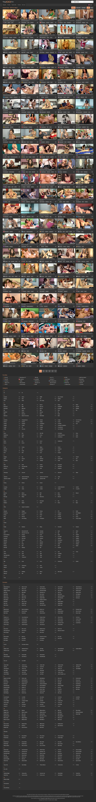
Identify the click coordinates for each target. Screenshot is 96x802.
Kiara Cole (66, 678)
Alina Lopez (30, 596)
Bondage (66, 408)
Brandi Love (48, 609)
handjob (28, 67)
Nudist (48, 502)
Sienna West (48, 757)
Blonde (66, 404)
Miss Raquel (66, 714)
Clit (30, 427)
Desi (30, 433)
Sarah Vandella (12, 758)
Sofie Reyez (66, 755)
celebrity (46, 231)
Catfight (12, 425)
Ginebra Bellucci (84, 648)
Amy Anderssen (48, 588)
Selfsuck (12, 542)
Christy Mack (66, 624)
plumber (46, 97)
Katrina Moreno (30, 680)
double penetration (66, 37)
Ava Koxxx (84, 597)
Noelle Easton (66, 723)
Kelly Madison (48, 678)
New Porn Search (53, 382)
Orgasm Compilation (30, 506)
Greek (66, 460)
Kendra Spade (48, 681)
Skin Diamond (48, 760)
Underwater (66, 561)
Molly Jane (66, 719)
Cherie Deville (48, 620)
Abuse (56, 799)
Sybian (84, 545)
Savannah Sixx (30, 751)
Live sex (24, 4)
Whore (48, 571)
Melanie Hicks (30, 719)
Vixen (48, 565)
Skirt (30, 545)
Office (12, 506)
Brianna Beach (48, 613)
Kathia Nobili (12, 691)
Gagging (12, 456)
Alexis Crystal (30, 586)
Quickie (12, 522)
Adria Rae (12, 592)
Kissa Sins (66, 689)
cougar (86, 37)
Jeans (66, 476)
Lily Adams (30, 704)
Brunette (84, 406)
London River (66, 700)
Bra (66, 412)
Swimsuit (84, 542)
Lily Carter (30, 706)
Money (66, 494)
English (91, 4)
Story (66, 545)
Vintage (30, 567)
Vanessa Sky (30, 773)
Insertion (48, 472)
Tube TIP (6, 379)
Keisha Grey (30, 692)
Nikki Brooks (48, 723)
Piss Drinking (30, 518)
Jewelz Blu (48, 666)
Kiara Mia (66, 681)
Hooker (48, 464)
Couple (66, 419)
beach (65, 97)
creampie (47, 52)
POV (66, 511)
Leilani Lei (12, 706)
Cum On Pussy (84, 419)
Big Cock (48, 406)
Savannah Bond (30, 749)
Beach (30, 410)
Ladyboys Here (67, 384)
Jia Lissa (48, 668)
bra (46, 321)
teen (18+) (83, 261)
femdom (68, 186)
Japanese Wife (48, 478)
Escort (48, 441)
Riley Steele (48, 741)
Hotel (48, 468)
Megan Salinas (30, 717)
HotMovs (24, 291)
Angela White (48, 597)
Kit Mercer (66, 691)
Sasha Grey (12, 760)
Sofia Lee (66, 751)
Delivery (12, 436)
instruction (64, 351)
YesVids (42, 97)
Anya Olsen (66, 594)
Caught (12, 427)
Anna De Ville (66, 586)
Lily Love (48, 698)
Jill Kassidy (48, 670)
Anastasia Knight (48, 590)
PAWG (12, 518)
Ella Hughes (12, 640)
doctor (67, 231)
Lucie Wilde (66, 704)
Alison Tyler (30, 597)
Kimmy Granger (66, 685)
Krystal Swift (84, 685)
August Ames (84, 592)
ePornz (6, 384)
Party (12, 516)
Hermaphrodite (30, 466)
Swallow (84, 538)
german (88, 351)
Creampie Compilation (66, 425)
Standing (66, 538)
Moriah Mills (84, 714)
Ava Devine (84, 596)
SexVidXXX (6, 246)
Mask (12, 494)
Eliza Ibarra (12, 638)
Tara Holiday (30, 764)
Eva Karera (48, 640)
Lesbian (48, 488)
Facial (12, 447)
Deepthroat (12, 435)
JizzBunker (6, 97)
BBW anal (30, 408)
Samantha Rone (12, 751)
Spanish (48, 543)
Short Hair (30, 538)
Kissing (12, 482)
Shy (30, 542)
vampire (29, 97)
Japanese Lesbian (12, 478)
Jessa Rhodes (30, 674)
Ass (48, 398)
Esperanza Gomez (48, 636)
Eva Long (66, 636)
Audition (66, 398)
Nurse (66, 502)
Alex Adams (12, 599)
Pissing (48, 511)
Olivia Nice (12, 731)
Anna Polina (66, 588)
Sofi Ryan (66, 749)
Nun (66, 500)
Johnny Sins (66, 666)
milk (83, 37)
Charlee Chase (48, 617)
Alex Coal (12, 603)
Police (48, 512)
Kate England (12, 689)
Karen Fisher (12, 681)
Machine (12, 493)
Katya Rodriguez (30, 681)
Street (84, 531)
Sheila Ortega (48, 749)
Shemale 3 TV (37, 382)
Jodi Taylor (48, 672)
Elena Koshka (12, 636)
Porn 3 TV (51, 377)
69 (30, 392)
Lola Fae (66, 698)
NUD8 (36, 384)
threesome (15, 97)
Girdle (48, 456)
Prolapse (66, 514)
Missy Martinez (66, 715)
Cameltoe (12, 419)
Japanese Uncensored (48, 476)
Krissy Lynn (84, 680)
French (66, 447)
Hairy (12, 464)
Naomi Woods (12, 725)
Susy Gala (84, 758)
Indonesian (12, 472)
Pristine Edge (66, 737)
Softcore (48, 536)
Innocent (30, 472)
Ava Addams (84, 594)
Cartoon (12, 421)
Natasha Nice (30, 723)
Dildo (30, 436)
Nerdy (30, 500)
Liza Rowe (66, 697)
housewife (68, 22)
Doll (48, 436)
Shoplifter (30, 536)
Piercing (30, 516)
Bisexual (48, 412)
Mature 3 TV (7, 382)
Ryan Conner (66, 743)
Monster (66, 496)
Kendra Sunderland (48, 683)
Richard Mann (30, 741)
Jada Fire (12, 666)
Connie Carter (84, 619)
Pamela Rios (12, 737)
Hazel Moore (30, 656)
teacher (9, 186)
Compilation (48, 423)
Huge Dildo (66, 466)
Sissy (30, 543)
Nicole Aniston (30, 727)
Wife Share (66, 571)
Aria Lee (66, 599)
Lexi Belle (30, 697)
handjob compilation (85, 306)
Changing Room (30, 419)
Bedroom (30, 413)
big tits (64, 52)
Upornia (79, 261)
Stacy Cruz (66, 757)
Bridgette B (66, 609)
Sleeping (30, 547)
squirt (85, 291)
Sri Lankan (66, 536)
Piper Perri (48, 737)
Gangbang (12, 460)
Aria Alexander (66, 597)
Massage (12, 496)
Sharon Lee (30, 757)
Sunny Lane (84, 755)
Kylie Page (84, 689)
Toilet (48, 557)
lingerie (31, 52)
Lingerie (66, 488)
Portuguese (48, 518)
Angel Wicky (48, 596)
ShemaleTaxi (7, 127)
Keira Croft (30, 689)
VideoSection (43, 37)
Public (84, 511)
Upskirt (84, 561)
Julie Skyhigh (84, 668)
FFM (71, 261)
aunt (87, 22)
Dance (12, 433)
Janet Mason (12, 672)
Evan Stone (66, 638)
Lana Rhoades (12, 697)
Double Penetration (66, 435)
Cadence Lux (12, 617)
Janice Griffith (12, 674)
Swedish (84, 540)
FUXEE (66, 377)
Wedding (30, 571)
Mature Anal (30, 494)
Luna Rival (84, 697)
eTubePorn (22, 379)
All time (73, 7)
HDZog (6, 201)
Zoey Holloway (12, 787)
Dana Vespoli (12, 632)
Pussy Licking (84, 518)
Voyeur (48, 567)
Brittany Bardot (66, 611)
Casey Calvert (30, 619)
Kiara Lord (66, 680)
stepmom (66, 67)
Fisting (48, 450)
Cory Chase (84, 620)
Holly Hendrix (48, 654)
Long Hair (84, 488)
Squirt (66, 534)
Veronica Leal (48, 773)
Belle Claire (12, 613)
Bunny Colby (84, 613)
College (48, 421)
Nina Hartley (48, 725)
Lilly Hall (30, 702)
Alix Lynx (30, 599)
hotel (51, 82)
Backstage (12, 408)
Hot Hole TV (52, 379)
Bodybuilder (66, 406)
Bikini (48, 410)
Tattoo (12, 553)
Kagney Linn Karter (12, 678)
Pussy (84, 516)
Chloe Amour (48, 624)
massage (10, 52)
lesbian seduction (66, 127)
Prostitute (66, 518)
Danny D (30, 632)
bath (67, 52)
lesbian (33, 82)
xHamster (24, 22)
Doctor (48, 435)
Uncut (48, 561)
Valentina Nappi (12, 773)
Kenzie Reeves (48, 687)
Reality (12, 526)
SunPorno (61, 22)
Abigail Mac (12, 588)
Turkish (66, 557)
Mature (30, 493)
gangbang (84, 351)
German (30, 458)
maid (9, 321)
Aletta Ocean (12, 597)
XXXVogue (79, 351)
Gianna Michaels (66, 648)
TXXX (24, 201)
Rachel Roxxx (12, 741)
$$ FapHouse (43, 67)
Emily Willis (30, 638)
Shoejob (30, 534)
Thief (30, 553)
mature (9, 22)
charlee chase (31, 321)
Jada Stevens (12, 668)
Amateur (12, 398)
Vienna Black (66, 773)
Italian (84, 472)
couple (52, 67)
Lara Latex (12, 698)
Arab (30, 398)
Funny (66, 450)
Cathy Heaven (30, 622)
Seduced (12, 540)
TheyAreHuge (61, 67)
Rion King (48, 743)
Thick (30, 551)
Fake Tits (12, 448)
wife (51, 261)
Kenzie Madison (48, 685)
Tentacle (12, 557)
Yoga (12, 577)
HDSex (79, 52)
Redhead (30, 526)
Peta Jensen (48, 735)
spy (50, 201)
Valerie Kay (12, 775)
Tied (48, 551)
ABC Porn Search (83, 377)
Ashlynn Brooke (84, 588)
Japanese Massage (30, 476)
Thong (30, 555)
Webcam (12, 573)
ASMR (48, 396)
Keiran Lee (30, 691)
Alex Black (12, 601)
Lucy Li (66, 706)
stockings (32, 201)
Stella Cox (66, 758)
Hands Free (12, 466)
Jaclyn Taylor (12, 664)
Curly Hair (84, 421)
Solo (48, 540)
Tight (48, 553)
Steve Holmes (66, 760)
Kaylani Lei (30, 687)
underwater (85, 112)
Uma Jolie (12, 769)
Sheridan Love (48, 751)
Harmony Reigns (12, 656)
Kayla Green (30, 685)
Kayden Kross (30, 683)
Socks (48, 534)
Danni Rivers (30, 630)
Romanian (66, 526)
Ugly (12, 561)
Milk (48, 494)
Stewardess (66, 540)
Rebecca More (12, 745)
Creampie (66, 423)
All (88, 7)
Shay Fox (30, 758)
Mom (66, 493)
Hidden (30, 468)
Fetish (30, 450)
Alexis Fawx (30, 588)
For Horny (81, 384)
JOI (9, 261)
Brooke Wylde (66, 613)
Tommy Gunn (66, 764)
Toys (66, 551)
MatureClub (43, 22)
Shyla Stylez (48, 755)
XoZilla (60, 201)
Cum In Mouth (66, 429)
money (64, 246)
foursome (45, 306)
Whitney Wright (12, 779)
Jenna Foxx (30, 668)
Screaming (12, 536)
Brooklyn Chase (84, 609)
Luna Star (84, 698)
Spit (48, 547)
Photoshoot (30, 512)
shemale (11, 127)
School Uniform (12, 534)
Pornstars (8, 4)
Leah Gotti (12, 704)
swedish (31, 37)
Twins (84, 551)
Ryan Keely (66, 745)
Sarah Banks (12, 757)
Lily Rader (48, 700)
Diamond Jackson (66, 630)
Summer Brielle (84, 751)
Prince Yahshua (66, 735)
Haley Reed (12, 654)
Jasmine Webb (30, 666)
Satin (12, 532)
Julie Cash (84, 666)
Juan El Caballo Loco (66, 674)
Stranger (66, 547)
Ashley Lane (66, 605)
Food (48, 452)
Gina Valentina (66, 650)
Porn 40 (6, 377)
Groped (84, 456)
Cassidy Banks (30, 620)
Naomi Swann (12, 723)
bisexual (83, 67)
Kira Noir (66, 687)
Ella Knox (30, 636)
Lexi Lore (30, 698)
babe (28, 351)
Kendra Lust (48, 680)
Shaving (12, 545)
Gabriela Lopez (12, 650)
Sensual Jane (30, 753)
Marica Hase (12, 717)
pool (89, 112)
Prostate (66, 516)
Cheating (30, 423)
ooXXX (24, 52)
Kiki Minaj (66, 683)
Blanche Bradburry (30, 609)
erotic (69, 112)
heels (10, 291)
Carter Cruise (12, 624)
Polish (48, 514)
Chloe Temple (66, 620)
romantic (64, 112)
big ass (28, 336)
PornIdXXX (43, 142)
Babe (12, 404)
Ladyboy (12, 488)
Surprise (84, 536)
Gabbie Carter (12, 648)
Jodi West (48, 674)
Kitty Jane (66, 692)
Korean (48, 482)
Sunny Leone (84, 757)
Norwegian (48, 500)
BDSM (86, 186)
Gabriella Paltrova (30, 648)
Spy (66, 532)
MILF (29, 82)
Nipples (30, 502)
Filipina (48, 447)
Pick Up (30, 514)
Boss (66, 410)
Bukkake (84, 408)
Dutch (84, 436)
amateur (87, 82)
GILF (30, 460)
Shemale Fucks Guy (30, 532)
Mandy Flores (12, 714)
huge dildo (47, 261)
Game (12, 458)
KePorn (42, 216)
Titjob (48, 555)
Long (92, 7)
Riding (48, 526)
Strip (84, 532)
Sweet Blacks (67, 379)
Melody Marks (48, 714)
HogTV (24, 37)
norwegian (47, 336)
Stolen (66, 543)
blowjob (32, 22)
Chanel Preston (30, 624)
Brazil (66, 413)
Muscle (84, 493)
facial (86, 52)
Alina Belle (30, 592)
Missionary (48, 496)
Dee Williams (48, 630)
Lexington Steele (30, 700)
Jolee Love (66, 668)
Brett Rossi (48, 611)
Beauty (30, 412)
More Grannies (22, 382)
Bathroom (12, 415)
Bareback (12, 412)
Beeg (60, 52)
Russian (84, 526)
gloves (71, 231)
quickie (32, 186)
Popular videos (14, 4)
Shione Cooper (48, 753)
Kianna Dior (48, 692)
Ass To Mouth (66, 396)
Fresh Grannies (22, 384)
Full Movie (66, 448)
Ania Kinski (48, 601)
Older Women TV (23, 377)
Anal (12, 400)
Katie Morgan (12, 692)
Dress (84, 433)
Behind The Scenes (30, 415)
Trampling (66, 553)
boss (65, 22)
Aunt (66, 400)
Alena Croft (12, 596)
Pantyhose (12, 512)
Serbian (12, 543)
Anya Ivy (66, 592)
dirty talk (15, 37)
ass (47, 127)
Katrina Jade (30, 678)
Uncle (30, 561)
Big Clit (48, 404)
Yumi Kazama (12, 783)
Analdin (79, 67)
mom (12, 22)
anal (87, 127)
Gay (30, 456)
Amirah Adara (48, 586)
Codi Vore (84, 617)
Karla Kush (12, 683)
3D (12, 392)
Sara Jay (12, 755)
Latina (30, 488)
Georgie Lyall (30, 650)
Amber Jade (30, 603)
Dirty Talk (48, 433)
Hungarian (66, 468)
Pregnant (66, 512)
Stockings (66, 542)
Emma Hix (30, 640)
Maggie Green (12, 712)
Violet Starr (84, 773)
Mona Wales (84, 710)
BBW (30, 406)
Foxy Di (12, 644)
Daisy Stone (12, 628)
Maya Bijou (30, 715)
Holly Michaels (48, 656)
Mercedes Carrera (48, 715)
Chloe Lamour (66, 619)
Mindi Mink (66, 712)
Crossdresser (66, 427)
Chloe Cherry (66, 617)
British (84, 404)
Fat (30, 448)
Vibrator (12, 567)
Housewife (66, 464)
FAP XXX (36, 377)
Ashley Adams (66, 601)
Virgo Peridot (84, 775)
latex (64, 231)
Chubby (30, 425)
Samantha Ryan (12, 753)
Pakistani (12, 511)
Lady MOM (37, 379)
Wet (30, 573)
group (48, 186)
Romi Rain (66, 741)
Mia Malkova (48, 719)
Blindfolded (48, 415)
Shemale (12, 547)
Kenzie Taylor (48, 689)
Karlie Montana (12, 685)
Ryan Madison (84, 741)
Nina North (48, 727)
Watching (12, 571)
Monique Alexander (84, 712)
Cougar (48, 429)
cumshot (47, 22)
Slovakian (48, 531)
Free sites (19, 4)
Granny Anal (66, 458)
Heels (30, 464)
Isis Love (12, 660)
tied (45, 351)
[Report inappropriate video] (19, 22)
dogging (83, 22)
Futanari (66, 452)
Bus (84, 410)
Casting (12, 423)
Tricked (66, 555)
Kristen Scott (84, 681)
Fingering (48, 448)
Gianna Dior (48, 650)
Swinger (84, 543)
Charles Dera (48, 619)
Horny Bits (82, 379)
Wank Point (67, 382)
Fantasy (12, 450)
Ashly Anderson (84, 586)
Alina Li (30, 594)
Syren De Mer (84, 760)
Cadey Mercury (12, 619)
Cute (84, 423)
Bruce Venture (84, 611)
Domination (66, 433)
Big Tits (48, 408)
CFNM (10, 351)
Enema (30, 442)
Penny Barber (30, 735)
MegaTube (6, 216)
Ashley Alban (66, 603)
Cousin (66, 421)
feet (86, 97)
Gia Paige (48, 648)
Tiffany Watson (48, 764)
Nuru (84, 500)
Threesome (30, 557)
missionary (52, 52)
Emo (30, 441)
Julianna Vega (84, 664)
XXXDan (60, 97)
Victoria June (48, 775)
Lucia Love (66, 702)
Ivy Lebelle (30, 660)
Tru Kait (84, 764)
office (15, 186)
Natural (12, 500)
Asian (30, 400)
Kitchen (30, 482)
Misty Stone (66, 717)
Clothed (48, 419)
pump (48, 37)
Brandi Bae (30, 613)
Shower (30, 540)
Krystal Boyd (84, 683)
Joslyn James (66, 672)
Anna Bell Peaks (48, 605)
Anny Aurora (66, 590)
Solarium (48, 538)
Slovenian (48, 532)
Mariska (30, 710)
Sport (66, 531)
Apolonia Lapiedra (66, 596)
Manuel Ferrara (12, 715)
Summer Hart (84, 753)
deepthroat (28, 201)
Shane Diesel (30, 755)
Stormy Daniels (84, 749)
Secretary (12, 538)
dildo (30, 246)
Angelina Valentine (48, 599)
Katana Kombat (12, 687)
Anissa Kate (48, 603)
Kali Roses (12, 680)
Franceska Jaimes (30, 644)
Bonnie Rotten (30, 611)
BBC (30, 404)
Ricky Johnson (30, 745)
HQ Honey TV (52, 384)
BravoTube (43, 321)
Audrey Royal (84, 590)
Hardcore (12, 468)
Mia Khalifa (48, 717)
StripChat (79, 366)
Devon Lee (66, 628)
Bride (66, 415)
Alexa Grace (12, 605)
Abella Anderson (12, 586)
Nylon (84, 502)
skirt (12, 186)
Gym (84, 458)
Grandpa (48, 460)
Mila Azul (66, 710)
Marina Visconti (12, 719)
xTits (5, 22)
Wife (48, 573)
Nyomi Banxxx (66, 725)
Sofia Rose (66, 753)
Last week (83, 7)
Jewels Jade (48, 664)
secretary (28, 186)
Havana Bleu (30, 654)
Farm (12, 452)
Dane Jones (30, 628)
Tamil (12, 551)
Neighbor (12, 502)
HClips (60, 186)
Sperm (48, 545)
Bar (12, 410)
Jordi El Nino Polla (66, 670)
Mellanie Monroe (48, 712)
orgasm (64, 186)
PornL (24, 366)
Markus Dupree (30, 712)
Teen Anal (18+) (12, 555)
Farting (30, 447)
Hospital (48, 466)
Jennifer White (30, 670)
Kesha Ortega (48, 691)
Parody (12, 514)
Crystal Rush (84, 622)
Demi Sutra (48, 632)
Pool (48, 516)
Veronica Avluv (30, 775)
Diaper (30, 435)
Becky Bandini (12, 611)
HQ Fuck (81, 382)
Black (48, 413)
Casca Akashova (30, 617)
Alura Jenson (30, 601)
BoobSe (42, 231)
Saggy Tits (12, 531)
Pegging (30, 511)
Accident (12, 396)
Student (84, 534)
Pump (84, 514)
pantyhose (13, 82)
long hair (83, 276)
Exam (48, 442)
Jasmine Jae (30, 664)
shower (70, 52)
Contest (48, 425)
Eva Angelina (48, 638)
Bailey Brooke (12, 609)
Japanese (12, 476)
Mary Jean (30, 714)
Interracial (66, 472)
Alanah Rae (12, 594)
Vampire (12, 565)
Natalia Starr (12, 727)
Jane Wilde (12, 670)
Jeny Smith (30, 672)
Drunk (84, 435)
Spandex (48, 542)
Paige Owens (12, 735)
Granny (66, 456)
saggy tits (65, 291)
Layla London (12, 702)
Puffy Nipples (84, 512)
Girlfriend (48, 458)
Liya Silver (48, 704)
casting (46, 246)
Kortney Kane (84, 678)
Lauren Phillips (12, 700)
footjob (68, 246)
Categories (4, 4)
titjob (82, 231)
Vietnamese (30, 565)
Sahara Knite (12, 749)
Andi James (48, 594)
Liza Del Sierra (48, 706)
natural (10, 67)
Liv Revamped (48, 702)
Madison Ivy (12, 710)
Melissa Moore (48, 710)
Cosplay (48, 427)
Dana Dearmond (12, 630)
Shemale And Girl (30, 531)
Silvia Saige (48, 758)
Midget (30, 496)
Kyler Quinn (84, 687)
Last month (78, 7)
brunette (11, 97)
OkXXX (24, 216)
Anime (30, 396)
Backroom (12, 406)
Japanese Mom (30, 478)
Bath (12, 413)
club (64, 306)
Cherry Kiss (48, 622)
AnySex (24, 186)
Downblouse (66, 436)
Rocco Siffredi (48, 745)
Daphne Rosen (48, 628)
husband (47, 201)
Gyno (84, 460)
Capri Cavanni (12, 622)
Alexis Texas (30, 590)
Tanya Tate (12, 764)
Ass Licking (48, 400)
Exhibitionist (66, 441)
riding (64, 201)
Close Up (30, 429)
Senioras (79, 82)
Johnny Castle (66, 664)
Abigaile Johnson (12, 590)
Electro (12, 442)
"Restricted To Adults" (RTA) (45, 798)
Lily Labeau (48, 697)
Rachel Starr (12, 743)
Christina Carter (66, 622)
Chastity (30, 421)
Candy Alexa (12, 620)
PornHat (60, 37)
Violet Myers (66, 775)
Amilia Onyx (30, 605)
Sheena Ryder (30, 760)
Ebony (12, 441)
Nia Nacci (30, 725)
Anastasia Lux (48, 592)
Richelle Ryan (30, 743)
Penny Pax (30, 737)
